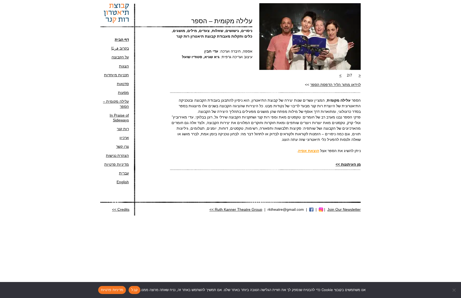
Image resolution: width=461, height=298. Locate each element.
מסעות (123, 92)
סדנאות (123, 84)
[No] (454, 290)
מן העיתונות (348, 164)
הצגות (124, 66)
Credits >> (120, 209)
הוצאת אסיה (308, 151)
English (123, 182)
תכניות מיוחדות (116, 75)
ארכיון (124, 138)
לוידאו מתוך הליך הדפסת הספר (335, 84)
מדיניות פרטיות (116, 164)
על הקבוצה (120, 57)
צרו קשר (122, 146)
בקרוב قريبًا (120, 48)
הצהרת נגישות (117, 155)
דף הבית (122, 39)
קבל (134, 290)
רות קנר (123, 129)
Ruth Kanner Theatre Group (238, 209)
